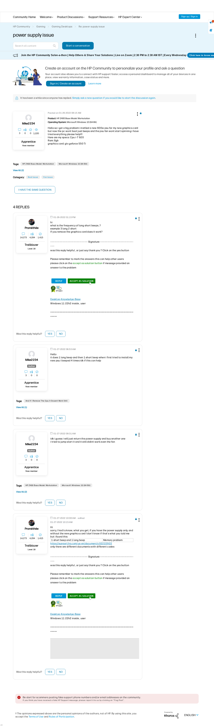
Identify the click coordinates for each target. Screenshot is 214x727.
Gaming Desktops (62, 26)
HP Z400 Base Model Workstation (38, 164)
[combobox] (35, 45)
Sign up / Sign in (189, 16)
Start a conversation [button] (78, 45)
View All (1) (21, 407)
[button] (137, 113)
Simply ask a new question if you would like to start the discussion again (113, 97)
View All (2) (18, 170)
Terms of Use (36, 716)
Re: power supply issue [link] (92, 26)
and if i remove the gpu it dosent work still (47, 401)
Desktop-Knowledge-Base (65, 299)
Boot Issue (33, 177)
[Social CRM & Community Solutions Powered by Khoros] (171, 715)
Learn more (94, 83)
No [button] (61, 333)
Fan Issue (48, 177)
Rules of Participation (61, 716)
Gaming (40, 26)
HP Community (21, 26)
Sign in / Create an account (66, 83)
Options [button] (197, 35)
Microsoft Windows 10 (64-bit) (73, 164)
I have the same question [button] (34, 189)
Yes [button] (50, 333)
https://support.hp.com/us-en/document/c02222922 (81, 543)
